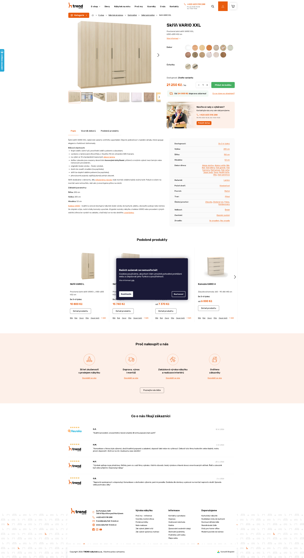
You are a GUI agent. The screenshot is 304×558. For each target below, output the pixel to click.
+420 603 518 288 (196, 4)
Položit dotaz (204, 123)
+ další (103, 318)
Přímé (227, 196)
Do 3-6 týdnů (224, 144)
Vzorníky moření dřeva (145, 519)
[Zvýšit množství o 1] (207, 85)
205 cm (226, 149)
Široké (227, 210)
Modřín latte (224, 172)
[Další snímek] (158, 55)
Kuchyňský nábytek (209, 516)
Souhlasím (126, 294)
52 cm (227, 160)
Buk (203, 168)
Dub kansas (215, 170)
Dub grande (220, 168)
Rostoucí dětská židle (210, 522)
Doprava (171, 519)
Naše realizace (141, 525)
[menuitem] (95, 5)
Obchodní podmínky (176, 532)
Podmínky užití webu (176, 535)
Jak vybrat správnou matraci (147, 532)
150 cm (227, 154)
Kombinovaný (224, 204)
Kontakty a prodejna (176, 516)
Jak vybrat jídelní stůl (144, 528)
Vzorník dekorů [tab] (88, 131)
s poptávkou (129, 213)
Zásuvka (208, 202)
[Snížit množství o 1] (199, 85)
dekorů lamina (109, 157)
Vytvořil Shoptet (227, 552)
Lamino (227, 180)
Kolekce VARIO (74, 206)
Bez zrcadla (225, 221)
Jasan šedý (208, 172)
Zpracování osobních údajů (179, 528)
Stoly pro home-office (210, 528)
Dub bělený (210, 168)
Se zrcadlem (214, 221)
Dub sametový (224, 175)
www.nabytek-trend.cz (106, 525)
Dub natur (225, 170)
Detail (76, 311)
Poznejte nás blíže (152, 390)
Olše (215, 175)
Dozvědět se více (89, 378)
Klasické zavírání (223, 215)
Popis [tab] (73, 131)
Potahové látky (142, 522)
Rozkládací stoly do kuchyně (213, 519)
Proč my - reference (144, 516)
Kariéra (171, 525)
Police (226, 202)
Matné (227, 191)
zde (132, 280)
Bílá (227, 165)
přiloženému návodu (103, 180)
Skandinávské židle (209, 525)
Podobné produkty (110, 131)
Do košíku (223, 85)
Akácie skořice (208, 165)
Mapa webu (173, 538)
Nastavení (178, 294)
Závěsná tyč (218, 202)
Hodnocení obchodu (176, 522)
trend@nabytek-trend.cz (107, 521)
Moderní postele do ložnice (212, 532)
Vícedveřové (225, 186)
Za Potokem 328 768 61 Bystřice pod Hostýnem (109, 512)
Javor (216, 172)
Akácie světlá (220, 165)
